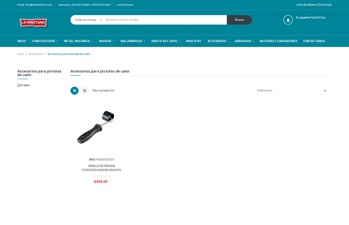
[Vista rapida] (102, 127)
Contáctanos (125, 4)
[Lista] (85, 91)
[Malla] (74, 91)
